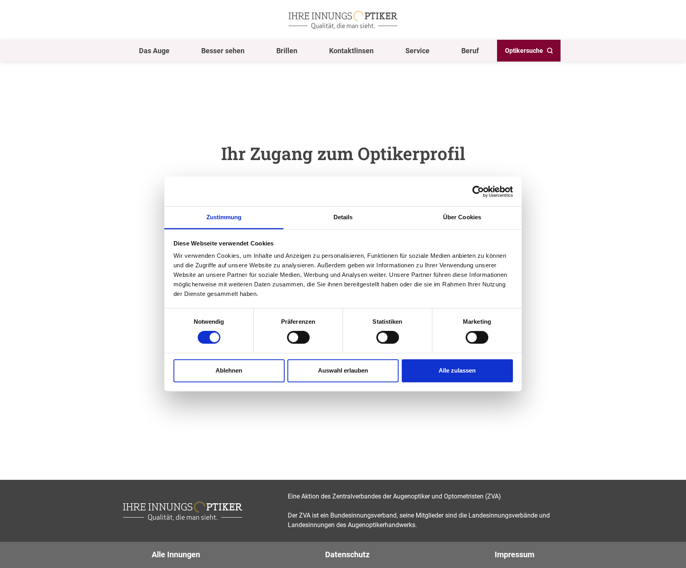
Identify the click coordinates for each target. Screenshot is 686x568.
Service (417, 50)
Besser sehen (223, 50)
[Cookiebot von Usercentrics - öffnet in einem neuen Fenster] (478, 191)
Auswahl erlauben (343, 370)
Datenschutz (347, 554)
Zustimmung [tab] (224, 217)
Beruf (470, 50)
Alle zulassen (457, 370)
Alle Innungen (176, 554)
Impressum (514, 554)
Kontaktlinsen (351, 50)
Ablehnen (229, 370)
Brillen (286, 50)
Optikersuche (524, 50)
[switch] (298, 337)
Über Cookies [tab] (462, 217)
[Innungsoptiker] (343, 20)
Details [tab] (343, 217)
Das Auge (154, 50)
